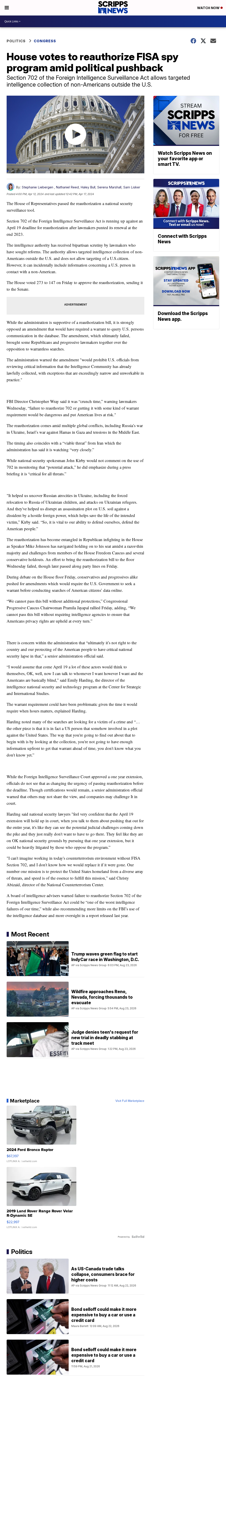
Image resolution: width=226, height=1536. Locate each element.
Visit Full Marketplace (129, 1100)
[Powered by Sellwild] (138, 1236)
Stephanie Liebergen (37, 187)
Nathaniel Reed (67, 187)
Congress (45, 41)
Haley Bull (88, 187)
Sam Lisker (131, 187)
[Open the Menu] (6, 7)
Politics (16, 41)
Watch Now (208, 8)
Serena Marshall (109, 187)
